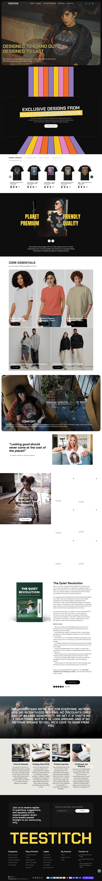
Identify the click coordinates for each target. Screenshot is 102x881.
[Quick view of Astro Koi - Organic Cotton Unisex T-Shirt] (96, 510)
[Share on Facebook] (54, 687)
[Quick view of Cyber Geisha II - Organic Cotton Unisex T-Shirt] (57, 167)
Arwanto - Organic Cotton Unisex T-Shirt (64, 499)
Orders (63, 854)
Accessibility (46, 865)
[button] (99, 59)
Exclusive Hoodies (12, 862)
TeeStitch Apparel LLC (23, 879)
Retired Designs (30, 865)
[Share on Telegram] (58, 687)
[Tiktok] (40, 878)
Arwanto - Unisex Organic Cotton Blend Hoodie (87, 500)
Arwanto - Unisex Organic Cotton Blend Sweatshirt (64, 531)
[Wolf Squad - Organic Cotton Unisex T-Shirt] (17, 173)
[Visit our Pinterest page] (42, 878)
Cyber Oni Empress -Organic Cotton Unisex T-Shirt (67, 183)
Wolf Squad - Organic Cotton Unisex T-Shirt (16, 183)
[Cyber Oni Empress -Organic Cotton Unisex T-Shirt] (68, 173)
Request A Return (65, 857)
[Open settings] (86, 3)
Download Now (72, 682)
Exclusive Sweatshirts (14, 860)
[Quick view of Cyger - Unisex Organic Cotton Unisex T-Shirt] (91, 167)
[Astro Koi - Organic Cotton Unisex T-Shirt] (88, 518)
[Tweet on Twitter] (56, 687)
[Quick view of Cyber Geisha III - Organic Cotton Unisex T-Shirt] (40, 167)
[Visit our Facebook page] (33, 878)
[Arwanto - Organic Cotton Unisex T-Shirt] (65, 487)
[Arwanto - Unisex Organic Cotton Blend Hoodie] (88, 487)
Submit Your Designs (31, 862)
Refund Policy (46, 854)
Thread (27, 857)
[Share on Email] (63, 687)
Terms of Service (47, 860)
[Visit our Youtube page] (37, 878)
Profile (62, 860)
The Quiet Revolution (68, 583)
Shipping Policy (47, 857)
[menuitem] (32, 3)
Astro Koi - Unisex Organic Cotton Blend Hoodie (64, 562)
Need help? (67, 686)
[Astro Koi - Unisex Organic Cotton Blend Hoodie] (65, 549)
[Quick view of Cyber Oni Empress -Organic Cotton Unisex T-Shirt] (74, 167)
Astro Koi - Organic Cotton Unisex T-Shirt (87, 530)
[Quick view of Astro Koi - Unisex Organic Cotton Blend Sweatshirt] (96, 541)
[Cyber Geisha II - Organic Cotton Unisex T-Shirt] (51, 173)
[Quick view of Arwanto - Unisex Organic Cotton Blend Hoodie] (96, 479)
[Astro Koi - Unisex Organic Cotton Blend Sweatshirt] (88, 549)
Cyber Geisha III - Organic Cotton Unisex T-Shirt (32, 183)
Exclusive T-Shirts (13, 857)
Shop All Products (12, 854)
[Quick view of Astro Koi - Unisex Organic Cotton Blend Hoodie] (73, 541)
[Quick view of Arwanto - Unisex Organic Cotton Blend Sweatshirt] (73, 510)
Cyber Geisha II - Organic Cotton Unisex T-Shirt (49, 183)
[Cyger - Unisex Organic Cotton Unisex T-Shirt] (85, 173)
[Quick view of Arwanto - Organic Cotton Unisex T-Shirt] (73, 479)
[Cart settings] (93, 3)
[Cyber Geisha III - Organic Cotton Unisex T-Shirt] (34, 173)
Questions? (29, 867)
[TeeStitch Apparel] (13, 3)
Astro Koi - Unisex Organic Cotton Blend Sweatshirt (87, 562)
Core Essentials (12, 865)
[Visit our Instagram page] (35, 878)
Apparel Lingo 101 (30, 860)
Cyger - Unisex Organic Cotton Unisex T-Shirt (85, 183)
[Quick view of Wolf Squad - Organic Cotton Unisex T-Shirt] (23, 167)
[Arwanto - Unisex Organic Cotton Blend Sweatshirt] (65, 518)
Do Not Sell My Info (48, 867)
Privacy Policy (47, 862)
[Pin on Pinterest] (61, 687)
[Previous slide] (49, 241)
